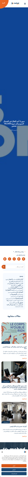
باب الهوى (11, 300)
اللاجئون (13, 292)
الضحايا (15, 290)
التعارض (16, 283)
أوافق (14, 465)
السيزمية (20, 288)
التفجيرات (10, 283)
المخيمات (13, 294)
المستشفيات (18, 298)
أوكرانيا (20, 279)
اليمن (15, 300)
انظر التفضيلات (14, 473)
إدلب (16, 279)
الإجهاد (7, 279)
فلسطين (20, 304)
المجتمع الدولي (20, 294)
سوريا (20, 302)
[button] (2, 452)
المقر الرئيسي (11, 298)
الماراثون (9, 292)
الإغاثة (19, 281)
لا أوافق (14, 469)
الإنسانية (15, 281)
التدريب (21, 283)
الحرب (18, 285)
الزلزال (13, 285)
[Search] (3, 267)
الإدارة (22, 281)
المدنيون (20, 296)
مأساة (17, 304)
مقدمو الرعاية (11, 304)
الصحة (14, 287)
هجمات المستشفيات (19, 306)
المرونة (16, 296)
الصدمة (18, 290)
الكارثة (16, 292)
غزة (10, 302)
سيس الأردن (14, 302)
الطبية (12, 290)
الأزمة (14, 279)
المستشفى (13, 296)
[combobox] (14, 267)
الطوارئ (8, 290)
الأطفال (10, 279)
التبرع (3, 3)
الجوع (22, 285)
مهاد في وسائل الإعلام (19, 251)
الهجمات (18, 300)
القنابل (21, 292)
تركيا (8, 300)
